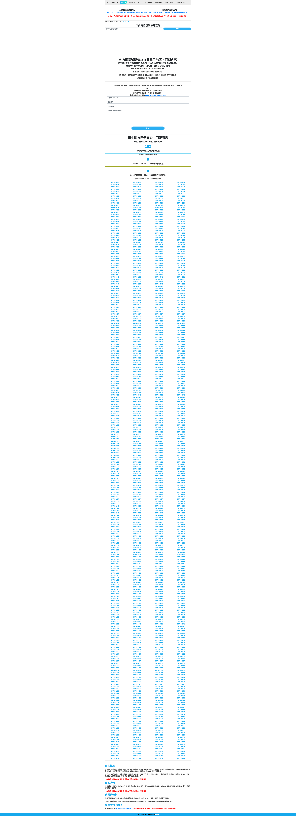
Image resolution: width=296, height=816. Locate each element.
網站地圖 (157, 814)
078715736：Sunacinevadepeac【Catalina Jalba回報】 (127, 13)
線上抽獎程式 (148, 2)
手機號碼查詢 (114, 2)
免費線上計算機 (169, 2)
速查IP (140, 2)
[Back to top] (293, 808)
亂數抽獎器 (158, 2)
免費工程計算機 (180, 2)
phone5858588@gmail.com (155, 95)
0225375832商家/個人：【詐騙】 (169, 13)
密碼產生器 (132, 2)
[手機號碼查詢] (107, 2)
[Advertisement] (148, 42)
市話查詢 (123, 2)
